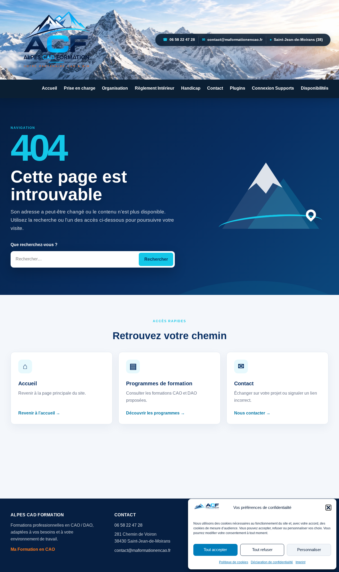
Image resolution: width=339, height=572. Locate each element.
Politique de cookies (233, 562)
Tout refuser (262, 549)
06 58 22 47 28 (179, 40)
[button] (328, 507)
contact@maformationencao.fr (232, 40)
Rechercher (156, 259)
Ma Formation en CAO (33, 549)
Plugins (237, 88)
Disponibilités (314, 88)
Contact (215, 88)
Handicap (190, 88)
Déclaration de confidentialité (272, 562)
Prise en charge (79, 88)
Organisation (115, 88)
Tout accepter (215, 549)
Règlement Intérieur (154, 88)
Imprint (300, 562)
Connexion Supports (273, 88)
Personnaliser (309, 549)
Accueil (49, 88)
